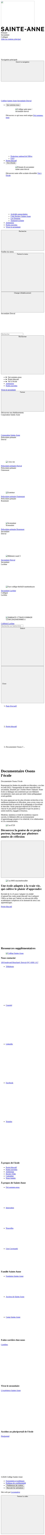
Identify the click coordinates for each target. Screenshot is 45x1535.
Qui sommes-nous (13, 105)
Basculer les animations (15, 1488)
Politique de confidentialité (16, 1483)
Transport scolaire (17, 221)
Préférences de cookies (15, 1485)
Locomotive (15, 1492)
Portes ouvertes (11, 225)
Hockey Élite (11, 1174)
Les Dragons (15, 218)
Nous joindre (11, 1178)
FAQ (12, 158)
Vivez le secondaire (13, 227)
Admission (10, 223)
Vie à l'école (11, 163)
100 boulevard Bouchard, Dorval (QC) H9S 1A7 (19, 962)
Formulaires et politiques (15, 1481)
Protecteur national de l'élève (21, 156)
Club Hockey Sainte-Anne (21, 216)
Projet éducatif (11, 161)
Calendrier (10, 1176)
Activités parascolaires (19, 214)
